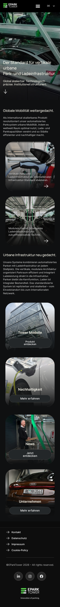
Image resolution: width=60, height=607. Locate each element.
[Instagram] (30, 576)
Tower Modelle (30, 333)
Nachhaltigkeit (30, 389)
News (30, 444)
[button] (37, 6)
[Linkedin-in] (18, 576)
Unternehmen (30, 501)
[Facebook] (41, 576)
